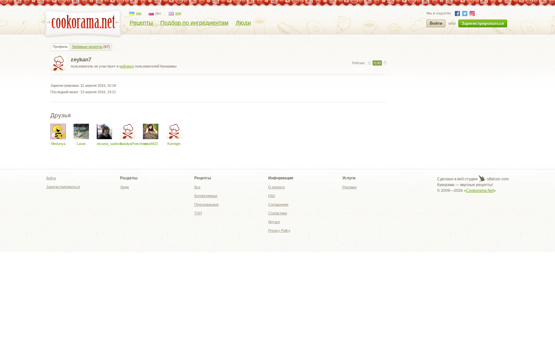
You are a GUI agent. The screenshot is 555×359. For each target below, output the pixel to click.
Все (197, 187)
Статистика (277, 213)
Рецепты (141, 23)
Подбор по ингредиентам (194, 23)
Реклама (349, 187)
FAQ (271, 196)
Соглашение (278, 204)
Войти (436, 23)
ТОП (198, 213)
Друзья (274, 222)
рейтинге (126, 66)
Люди (243, 23)
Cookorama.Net (480, 190)
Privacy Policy (279, 230)
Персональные (206, 204)
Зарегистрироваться (483, 23)
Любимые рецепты (87, 47)
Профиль (60, 47)
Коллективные (205, 196)
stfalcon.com (497, 179)
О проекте (276, 187)
